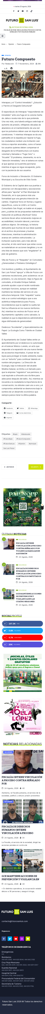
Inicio (3, 44)
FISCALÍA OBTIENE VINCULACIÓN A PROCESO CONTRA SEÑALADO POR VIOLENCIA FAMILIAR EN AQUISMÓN (28, 548)
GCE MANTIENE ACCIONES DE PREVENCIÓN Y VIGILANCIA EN (20, 878)
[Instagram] (27, 11)
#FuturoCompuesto (23, 439)
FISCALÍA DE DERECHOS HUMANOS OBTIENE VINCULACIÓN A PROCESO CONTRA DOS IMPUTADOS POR (28, 573)
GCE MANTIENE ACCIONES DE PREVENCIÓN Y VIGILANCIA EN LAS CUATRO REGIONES (28, 597)
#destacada (25, 434)
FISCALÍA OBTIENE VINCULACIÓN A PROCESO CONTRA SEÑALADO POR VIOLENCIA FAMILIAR (22, 31)
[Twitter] (18, 11)
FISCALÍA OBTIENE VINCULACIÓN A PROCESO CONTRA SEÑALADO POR (22, 780)
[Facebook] (14, 11)
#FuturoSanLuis (9, 444)
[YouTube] (23, 11)
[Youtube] (16, 939)
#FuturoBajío (8, 439)
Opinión (11, 44)
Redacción (9, 64)
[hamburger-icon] (2, 36)
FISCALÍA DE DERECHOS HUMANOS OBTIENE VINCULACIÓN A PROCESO (17, 830)
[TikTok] (31, 11)
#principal (32, 444)
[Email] (28, 939)
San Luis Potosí (8, 448)
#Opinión (21, 444)
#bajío (15, 434)
